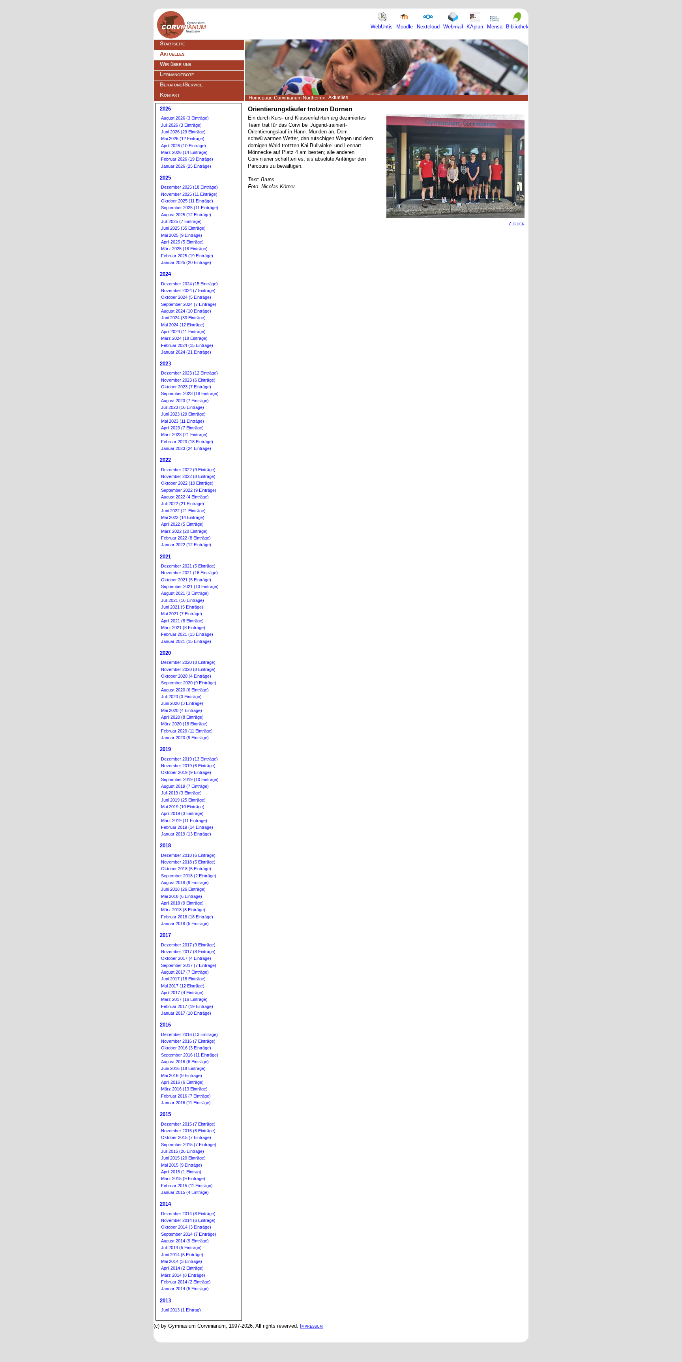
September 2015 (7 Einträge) (188, 1144)
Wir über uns (175, 64)
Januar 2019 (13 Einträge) (186, 834)
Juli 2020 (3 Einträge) (181, 696)
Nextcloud (428, 27)
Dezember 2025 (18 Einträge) (189, 187)
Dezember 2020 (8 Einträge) (188, 662)
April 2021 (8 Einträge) (182, 620)
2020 (165, 653)
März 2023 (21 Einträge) (184, 434)
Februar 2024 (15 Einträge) (187, 345)
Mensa (494, 27)
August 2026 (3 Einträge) (185, 118)
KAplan (475, 27)
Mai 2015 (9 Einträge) (181, 1165)
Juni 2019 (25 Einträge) (183, 800)
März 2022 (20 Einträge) (184, 531)
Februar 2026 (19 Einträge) (187, 159)
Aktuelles (172, 54)
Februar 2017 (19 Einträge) (187, 1006)
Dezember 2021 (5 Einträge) (188, 566)
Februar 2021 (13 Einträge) (187, 634)
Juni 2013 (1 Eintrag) (181, 1310)
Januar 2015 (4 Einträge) (185, 1192)
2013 (165, 1301)
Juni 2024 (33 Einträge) (183, 317)
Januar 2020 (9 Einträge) (185, 737)
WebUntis (382, 27)
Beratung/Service (181, 84)
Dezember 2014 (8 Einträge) (188, 1213)
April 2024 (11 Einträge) (183, 331)
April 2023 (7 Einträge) (182, 427)
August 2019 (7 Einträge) (185, 786)
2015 (165, 1114)
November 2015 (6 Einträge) (188, 1130)
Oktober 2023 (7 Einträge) (186, 386)
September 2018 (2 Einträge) (188, 875)
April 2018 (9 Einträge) (182, 903)
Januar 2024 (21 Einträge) (186, 352)
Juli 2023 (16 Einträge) (182, 407)
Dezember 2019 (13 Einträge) (189, 759)
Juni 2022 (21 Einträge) (183, 510)
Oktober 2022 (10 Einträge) (187, 483)
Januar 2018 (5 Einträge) (185, 923)
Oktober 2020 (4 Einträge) (186, 676)
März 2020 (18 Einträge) (184, 723)
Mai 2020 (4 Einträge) (181, 710)
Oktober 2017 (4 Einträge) (186, 958)
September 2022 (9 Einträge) (188, 490)
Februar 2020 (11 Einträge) (187, 731)
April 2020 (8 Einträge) (182, 717)
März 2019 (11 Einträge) (184, 820)
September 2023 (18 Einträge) (190, 393)
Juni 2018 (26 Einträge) (183, 889)
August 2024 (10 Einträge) (186, 311)
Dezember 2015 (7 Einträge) (188, 1124)
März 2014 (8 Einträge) (183, 1275)
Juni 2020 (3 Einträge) (182, 703)
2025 (165, 178)
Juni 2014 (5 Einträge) (182, 1254)
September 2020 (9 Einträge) (188, 682)
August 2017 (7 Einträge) (185, 972)
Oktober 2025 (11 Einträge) (187, 201)
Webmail (453, 27)
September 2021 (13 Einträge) (190, 586)
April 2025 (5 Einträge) (182, 242)
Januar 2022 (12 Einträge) (186, 544)
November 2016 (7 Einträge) (188, 1041)
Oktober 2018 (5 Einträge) (186, 868)
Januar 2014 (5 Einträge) (185, 1288)
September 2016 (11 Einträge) (189, 1055)
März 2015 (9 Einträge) (183, 1178)
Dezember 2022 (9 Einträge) (188, 469)
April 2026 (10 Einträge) (183, 145)
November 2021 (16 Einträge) (189, 572)
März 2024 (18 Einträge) (184, 338)
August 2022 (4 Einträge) (185, 497)
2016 (165, 1025)
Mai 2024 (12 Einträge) (182, 324)
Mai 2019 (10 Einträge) (182, 806)
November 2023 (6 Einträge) (188, 380)
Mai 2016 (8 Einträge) (181, 1075)
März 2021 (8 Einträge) (183, 627)
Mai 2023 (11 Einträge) (182, 421)
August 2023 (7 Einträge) (185, 400)
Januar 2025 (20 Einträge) (186, 262)
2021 (165, 557)
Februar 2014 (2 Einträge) (186, 1282)
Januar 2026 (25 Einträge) (186, 166)
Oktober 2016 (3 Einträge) (186, 1047)
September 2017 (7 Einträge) (188, 965)
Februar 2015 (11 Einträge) (187, 1185)
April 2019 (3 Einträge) (182, 813)
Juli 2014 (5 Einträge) (181, 1247)
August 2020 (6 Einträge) (185, 690)
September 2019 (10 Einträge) (190, 779)
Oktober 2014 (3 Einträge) (186, 1227)
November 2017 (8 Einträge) (188, 951)
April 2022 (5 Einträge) (182, 524)
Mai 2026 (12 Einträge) (182, 138)
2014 (165, 1204)
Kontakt (170, 95)
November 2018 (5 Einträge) (188, 862)
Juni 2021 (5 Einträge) (182, 607)
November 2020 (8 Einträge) (188, 669)
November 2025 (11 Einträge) (189, 194)
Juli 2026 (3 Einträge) (181, 125)
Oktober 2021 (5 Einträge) (186, 579)
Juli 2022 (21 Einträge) (182, 503)
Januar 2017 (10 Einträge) (186, 1013)
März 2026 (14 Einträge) (184, 152)
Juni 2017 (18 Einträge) (183, 978)
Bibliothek (517, 27)
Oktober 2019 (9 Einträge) (186, 772)
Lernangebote (177, 74)
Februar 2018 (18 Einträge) (187, 916)
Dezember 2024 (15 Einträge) (189, 283)
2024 (165, 274)
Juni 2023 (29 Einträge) (183, 414)
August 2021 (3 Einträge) (185, 593)
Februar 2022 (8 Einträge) (186, 538)
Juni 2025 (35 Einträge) (183, 228)
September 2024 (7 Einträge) (188, 304)
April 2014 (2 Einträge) (182, 1268)
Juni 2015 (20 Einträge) (183, 1158)
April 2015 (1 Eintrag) (181, 1171)
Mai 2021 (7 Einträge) (181, 613)
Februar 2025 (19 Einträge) (187, 255)
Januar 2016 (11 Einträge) (186, 1102)
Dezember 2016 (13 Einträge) (189, 1034)
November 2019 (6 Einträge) (188, 765)
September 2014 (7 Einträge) (188, 1234)
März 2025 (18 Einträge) (184, 248)
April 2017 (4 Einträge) (182, 992)
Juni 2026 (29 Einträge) (183, 131)
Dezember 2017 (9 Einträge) (188, 944)
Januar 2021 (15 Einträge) (186, 641)
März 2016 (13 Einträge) (184, 1089)
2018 (165, 846)
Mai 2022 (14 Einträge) (182, 517)
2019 (165, 749)
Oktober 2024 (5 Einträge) (186, 297)
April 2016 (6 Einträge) (182, 1082)
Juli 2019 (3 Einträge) (181, 793)
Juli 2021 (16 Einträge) (182, 600)
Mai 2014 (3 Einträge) (181, 1261)
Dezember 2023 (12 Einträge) (189, 373)
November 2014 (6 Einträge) (188, 1220)
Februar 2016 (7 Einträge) (186, 1096)
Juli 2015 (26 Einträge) (182, 1151)
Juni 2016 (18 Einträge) (183, 1068)
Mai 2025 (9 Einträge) (181, 235)
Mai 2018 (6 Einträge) (181, 896)
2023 (165, 364)
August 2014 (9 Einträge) (185, 1240)
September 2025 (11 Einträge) (189, 207)
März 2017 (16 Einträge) (184, 999)
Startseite (172, 43)
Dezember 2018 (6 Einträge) (188, 855)
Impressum (311, 1326)
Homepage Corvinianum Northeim (285, 98)
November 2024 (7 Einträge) (188, 290)
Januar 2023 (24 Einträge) (186, 448)
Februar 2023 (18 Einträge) (187, 441)
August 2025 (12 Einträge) (186, 214)
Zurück (516, 224)
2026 (165, 109)
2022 (165, 460)
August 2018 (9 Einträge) (185, 882)
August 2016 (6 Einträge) (185, 1061)
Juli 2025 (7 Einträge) (181, 221)
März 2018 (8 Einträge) (183, 909)
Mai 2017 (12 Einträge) (182, 986)
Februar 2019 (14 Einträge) (187, 827)
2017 (165, 935)
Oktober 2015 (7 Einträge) (186, 1137)
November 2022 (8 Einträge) (188, 476)
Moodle (404, 27)
